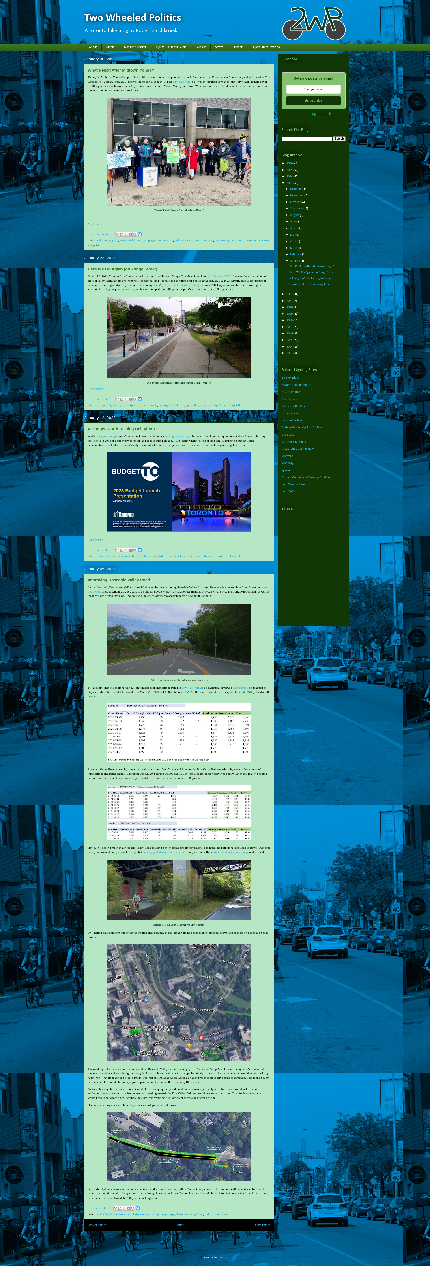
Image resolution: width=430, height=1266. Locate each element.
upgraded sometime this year (166, 852)
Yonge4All (94, 245)
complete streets (146, 405)
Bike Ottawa (289, 399)
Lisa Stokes (289, 435)
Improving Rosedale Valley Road (119, 580)
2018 (289, 320)
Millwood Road (183, 240)
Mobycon (287, 456)
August (295, 215)
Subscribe (313, 100)
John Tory (179, 556)
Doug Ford (138, 556)
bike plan (125, 240)
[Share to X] (126, 234)
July (292, 221)
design (164, 1214)
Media (110, 47)
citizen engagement (119, 556)
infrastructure (163, 556)
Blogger (222, 1257)
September (297, 208)
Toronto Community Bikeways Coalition (306, 477)
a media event (181, 81)
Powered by (303, 114)
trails (225, 1214)
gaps (172, 1214)
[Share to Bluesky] (140, 235)
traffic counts (241, 687)
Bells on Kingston (107, 240)
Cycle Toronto (290, 413)
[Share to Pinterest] (134, 234)
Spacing (287, 470)
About (93, 47)
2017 (289, 327)
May (293, 234)
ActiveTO (102, 1214)
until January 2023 (218, 276)
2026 (289, 163)
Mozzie (179, 405)
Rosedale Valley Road (189, 1214)
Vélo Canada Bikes (293, 484)
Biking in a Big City (293, 406)
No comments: (100, 234)
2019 (289, 314)
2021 (289, 301)
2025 (289, 170)
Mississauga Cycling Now (298, 449)
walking (205, 405)
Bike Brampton (291, 392)
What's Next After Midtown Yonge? (121, 70)
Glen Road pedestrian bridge (231, 852)
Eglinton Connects (162, 240)
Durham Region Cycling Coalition (302, 427)
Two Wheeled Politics (132, 18)
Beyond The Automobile (297, 385)
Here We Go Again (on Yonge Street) (122, 269)
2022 (289, 294)
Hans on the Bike (292, 420)
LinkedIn (238, 47)
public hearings (204, 240)
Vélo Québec (290, 491)
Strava (219, 47)
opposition (192, 405)
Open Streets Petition (266, 47)
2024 (289, 176)
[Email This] (117, 234)
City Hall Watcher (192, 687)
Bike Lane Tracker (135, 47)
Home (180, 1225)
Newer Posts (97, 1225)
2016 (289, 333)
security (191, 556)
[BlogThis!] (122, 234)
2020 (289, 307)
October (295, 202)
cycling (145, 240)
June (293, 228)
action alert (104, 405)
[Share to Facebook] (130, 234)
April (293, 241)
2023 (289, 183)
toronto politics (226, 556)
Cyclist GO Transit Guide (171, 47)
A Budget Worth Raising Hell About (121, 429)
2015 (289, 340)
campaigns (128, 405)
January (295, 261)
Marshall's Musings (294, 442)
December (297, 189)
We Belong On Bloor (256, 240)
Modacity (287, 463)
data (171, 405)
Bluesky (201, 47)
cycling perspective (176, 436)
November (297, 195)
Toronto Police (206, 556)
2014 (289, 346)
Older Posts (262, 1225)
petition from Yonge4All (182, 285)
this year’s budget (106, 436)
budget (101, 556)
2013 (289, 353)
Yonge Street (219, 405)
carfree (144, 1214)
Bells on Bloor (290, 378)
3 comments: (99, 1208)
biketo (136, 240)
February (296, 254)
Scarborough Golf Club (228, 240)
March (294, 248)
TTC (239, 556)
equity (150, 556)
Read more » (96, 224)
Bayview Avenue (120, 1214)
